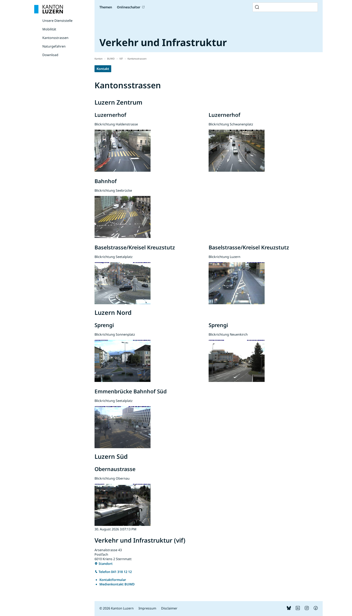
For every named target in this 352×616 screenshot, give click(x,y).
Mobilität (49, 29)
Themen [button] (105, 7)
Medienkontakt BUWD (117, 584)
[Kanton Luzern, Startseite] (48, 9)
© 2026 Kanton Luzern (116, 608)
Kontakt (103, 68)
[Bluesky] (289, 609)
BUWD (111, 58)
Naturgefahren (54, 46)
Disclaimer (169, 608)
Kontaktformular (112, 579)
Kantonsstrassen (55, 37)
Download (50, 55)
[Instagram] (307, 609)
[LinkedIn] (298, 609)
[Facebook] (316, 609)
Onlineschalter (128, 7)
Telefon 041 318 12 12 (115, 572)
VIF (121, 58)
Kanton (98, 58)
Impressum (147, 608)
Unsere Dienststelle (57, 20)
